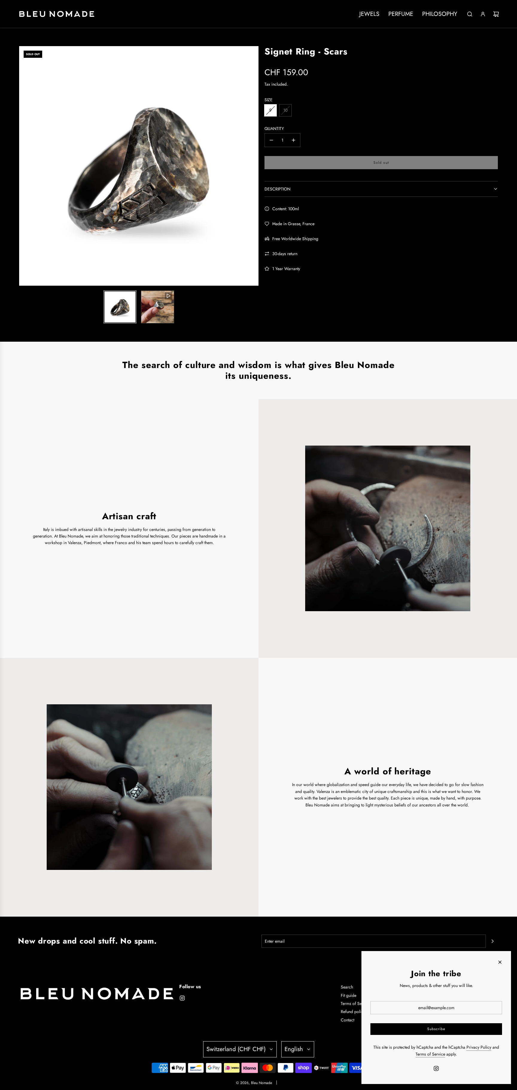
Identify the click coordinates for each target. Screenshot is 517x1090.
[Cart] (496, 14)
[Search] (469, 14)
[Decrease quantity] (271, 140)
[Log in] (482, 14)
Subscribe (436, 1029)
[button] (24, 166)
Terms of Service (430, 1054)
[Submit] (492, 941)
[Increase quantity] (293, 140)
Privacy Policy (478, 1047)
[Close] (500, 962)
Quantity (274, 128)
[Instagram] (182, 998)
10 (285, 110)
